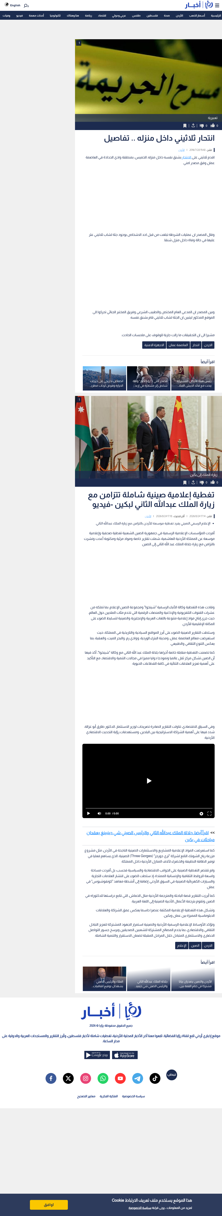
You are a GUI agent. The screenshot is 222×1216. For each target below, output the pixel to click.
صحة (167, 15)
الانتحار (186, 157)
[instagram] (85, 1078)
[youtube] (120, 1078)
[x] (68, 1078)
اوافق (49, 1205)
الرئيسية (216, 15)
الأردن (179, 15)
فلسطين (152, 15)
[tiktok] (155, 1078)
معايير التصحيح (86, 1096)
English (15, 5)
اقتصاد (102, 15)
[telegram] (137, 1078)
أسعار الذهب (197, 15)
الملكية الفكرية (109, 1096)
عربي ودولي (119, 15)
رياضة (88, 15)
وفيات (6, 15)
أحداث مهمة (36, 15)
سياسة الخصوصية (140, 1207)
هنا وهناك (73, 15)
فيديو (19, 15)
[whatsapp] (103, 1078)
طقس (136, 15)
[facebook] (51, 1078)
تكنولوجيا (55, 15)
